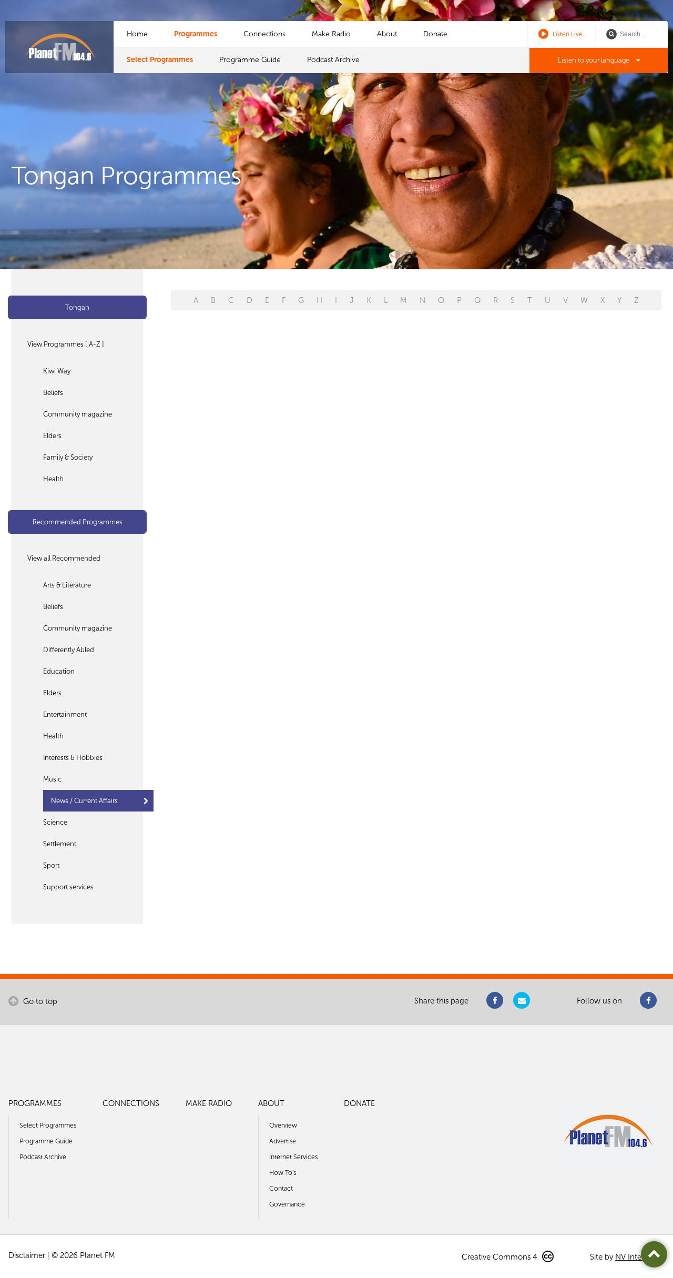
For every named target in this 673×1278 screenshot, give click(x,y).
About (387, 33)
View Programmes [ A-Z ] (65, 344)
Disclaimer (26, 1255)
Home (137, 33)
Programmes (195, 33)
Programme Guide (250, 59)
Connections (264, 33)
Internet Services (293, 1157)
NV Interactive (640, 1257)
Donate (435, 33)
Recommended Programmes (78, 522)
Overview (283, 1125)
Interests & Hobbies (73, 758)
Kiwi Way (56, 371)
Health (53, 479)
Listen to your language (594, 60)
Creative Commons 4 (500, 1257)
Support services (68, 887)
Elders (52, 436)
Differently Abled (68, 650)
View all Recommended (63, 558)
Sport (51, 865)
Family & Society (68, 457)
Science (55, 822)
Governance (287, 1204)
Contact (281, 1188)
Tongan (77, 307)
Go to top (39, 1001)
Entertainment (65, 714)
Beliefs (53, 393)
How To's (282, 1172)
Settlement (59, 844)
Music (52, 779)
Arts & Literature (67, 585)
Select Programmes (160, 59)
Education (59, 671)
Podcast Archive (333, 59)
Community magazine (77, 414)
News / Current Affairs (84, 801)
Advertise (282, 1141)
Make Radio (331, 33)
